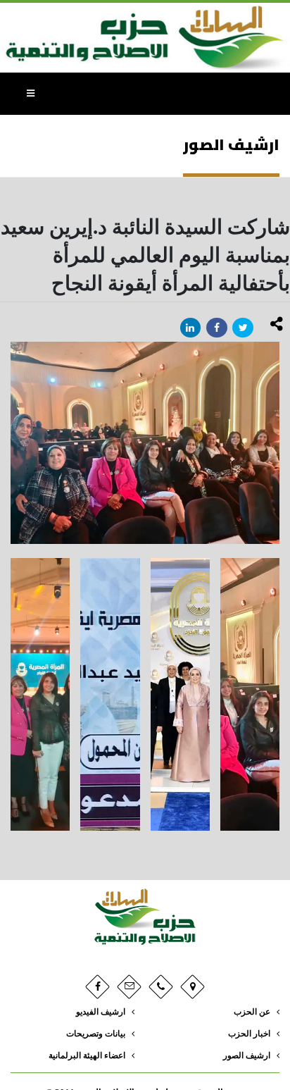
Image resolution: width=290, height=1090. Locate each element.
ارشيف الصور (246, 1055)
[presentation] (10, 443)
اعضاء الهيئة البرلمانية (87, 1055)
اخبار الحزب (249, 1034)
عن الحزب (252, 1012)
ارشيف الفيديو (100, 1012)
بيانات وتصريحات (95, 1034)
